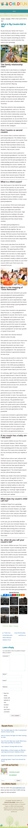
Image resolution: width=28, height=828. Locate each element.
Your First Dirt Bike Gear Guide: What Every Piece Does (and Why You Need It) (13, 742)
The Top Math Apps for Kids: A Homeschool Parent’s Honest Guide (14, 731)
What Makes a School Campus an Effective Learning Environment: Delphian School (13, 751)
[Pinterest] (14, 595)
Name (5, 674)
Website (5, 687)
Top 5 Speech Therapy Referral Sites (11, 746)
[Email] (18, 595)
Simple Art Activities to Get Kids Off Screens (14, 755)
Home (3, 19)
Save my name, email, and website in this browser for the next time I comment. (7, 702)
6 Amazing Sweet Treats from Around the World (13, 760)
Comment (6, 656)
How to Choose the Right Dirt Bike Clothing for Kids (13, 736)
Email (5, 680)
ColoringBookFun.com (18, 787)
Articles (8, 19)
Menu (14, 11)
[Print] (23, 595)
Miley (10, 626)
